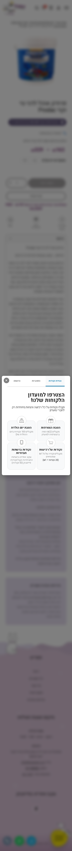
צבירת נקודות (55, 380)
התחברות (36, 380)
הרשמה (16, 380)
